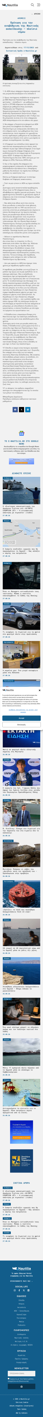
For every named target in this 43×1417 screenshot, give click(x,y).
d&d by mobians (21, 1413)
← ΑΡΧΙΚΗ (35, 14)
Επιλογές (21, 724)
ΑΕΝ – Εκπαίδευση (21, 1311)
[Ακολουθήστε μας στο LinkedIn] (28, 1290)
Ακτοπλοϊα (21, 1307)
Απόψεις (22, 18)
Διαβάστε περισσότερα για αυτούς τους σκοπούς (23, 711)
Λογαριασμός (21, 1362)
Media (21, 1321)
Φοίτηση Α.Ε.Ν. (21, 1341)
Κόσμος (21, 1304)
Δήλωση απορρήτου (16, 1406)
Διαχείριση (28, 1406)
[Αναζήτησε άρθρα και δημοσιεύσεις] (32, 4)
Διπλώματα (21, 1334)
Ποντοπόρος (21, 1318)
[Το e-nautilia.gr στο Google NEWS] (21, 433)
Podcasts (21, 1325)
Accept (21, 718)
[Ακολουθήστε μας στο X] (24, 1290)
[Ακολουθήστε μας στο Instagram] (15, 1290)
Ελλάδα (21, 1300)
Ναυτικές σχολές (21, 1338)
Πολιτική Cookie (21, 1402)
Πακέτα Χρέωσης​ (21, 1359)
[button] (39, 690)
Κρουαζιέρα (21, 1314)
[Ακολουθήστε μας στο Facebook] (19, 1290)
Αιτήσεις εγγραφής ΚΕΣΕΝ (21, 1345)
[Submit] (21, 1386)
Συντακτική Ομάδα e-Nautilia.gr (21, 51)
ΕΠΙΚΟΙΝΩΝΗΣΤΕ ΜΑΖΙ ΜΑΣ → (21, 1281)
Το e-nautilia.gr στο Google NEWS (21, 442)
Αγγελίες (21, 1355)
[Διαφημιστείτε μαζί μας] (21, 461)
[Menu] (38, 5)
